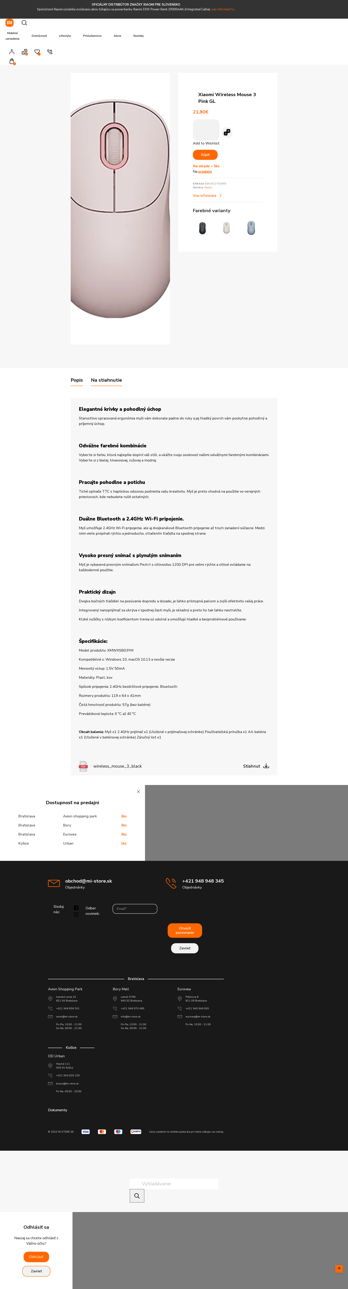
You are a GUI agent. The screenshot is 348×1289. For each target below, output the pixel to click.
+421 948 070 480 (132, 1008)
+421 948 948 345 (203, 881)
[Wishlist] (37, 53)
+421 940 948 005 (197, 1008)
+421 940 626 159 (68, 1075)
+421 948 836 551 (68, 1008)
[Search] (137, 1195)
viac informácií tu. (223, 9)
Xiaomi (208, 187)
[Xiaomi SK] (9, 23)
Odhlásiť (36, 1256)
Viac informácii (204, 195)
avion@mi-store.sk (67, 1016)
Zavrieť (184, 948)
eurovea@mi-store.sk (198, 1016)
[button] (13, 61)
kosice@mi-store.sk (67, 1083)
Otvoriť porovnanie (185, 930)
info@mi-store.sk (130, 1016)
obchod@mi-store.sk (88, 881)
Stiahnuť (251, 766)
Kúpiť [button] (205, 154)
